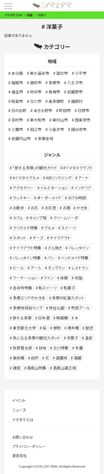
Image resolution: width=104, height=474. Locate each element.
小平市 (81, 73)
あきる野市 (43, 110)
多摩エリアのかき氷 (29, 298)
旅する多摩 (22, 318)
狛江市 (36, 129)
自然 (35, 358)
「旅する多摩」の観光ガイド (35, 167)
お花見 (50, 207)
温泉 (89, 338)
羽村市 (17, 120)
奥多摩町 (56, 101)
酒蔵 (78, 358)
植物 (57, 328)
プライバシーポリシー (28, 446)
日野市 (83, 110)
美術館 (18, 358)
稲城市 (17, 82)
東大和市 (37, 120)
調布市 (36, 82)
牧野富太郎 (22, 348)
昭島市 (17, 101)
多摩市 (54, 82)
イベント (19, 400)
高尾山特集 (36, 368)
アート (83, 177)
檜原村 (77, 101)
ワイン (49, 278)
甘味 (42, 348)
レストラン (80, 267)
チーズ (37, 237)
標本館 (73, 328)
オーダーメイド (49, 197)
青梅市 (54, 92)
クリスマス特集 (25, 227)
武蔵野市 (75, 92)
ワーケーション (25, 278)
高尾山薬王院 (64, 368)
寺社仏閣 (56, 308)
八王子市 (75, 82)
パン (50, 257)
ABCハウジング (59, 177)
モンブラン (56, 267)
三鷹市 (17, 129)
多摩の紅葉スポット (68, 298)
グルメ (49, 227)
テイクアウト (60, 237)
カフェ (18, 217)
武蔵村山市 (21, 138)
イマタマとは (22, 419)
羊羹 (79, 348)
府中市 (36, 92)
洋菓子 (72, 338)
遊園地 (61, 358)
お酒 (66, 207)
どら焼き (55, 247)
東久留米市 (39, 73)
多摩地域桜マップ (27, 308)
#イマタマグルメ (26, 177)
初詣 (78, 278)
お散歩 (18, 207)
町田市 (65, 110)
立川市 (36, 101)
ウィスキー (22, 197)
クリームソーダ (65, 217)
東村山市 (60, 120)
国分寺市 (79, 129)
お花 (34, 207)
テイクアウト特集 (27, 247)
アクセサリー (23, 187)
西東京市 (82, 120)
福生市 (17, 92)
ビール (18, 267)
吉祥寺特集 (22, 288)
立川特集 (61, 348)
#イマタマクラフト (78, 167)
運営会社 (19, 455)
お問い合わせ (22, 437)
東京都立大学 (24, 328)
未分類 (17, 73)
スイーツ (68, 227)
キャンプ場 (38, 217)
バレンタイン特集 (27, 257)
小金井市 (56, 129)
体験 (64, 278)
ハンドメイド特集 (74, 257)
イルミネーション (54, 187)
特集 (30, 15)
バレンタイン (79, 247)
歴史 (89, 328)
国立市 (62, 73)
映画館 (62, 318)
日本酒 (44, 318)
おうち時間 (77, 197)
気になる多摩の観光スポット (36, 338)
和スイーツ (48, 288)
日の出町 (19, 110)
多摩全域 (45, 138)
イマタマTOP (13, 15)
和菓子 (69, 288)
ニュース (19, 410)
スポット (19, 237)
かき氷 (82, 207)
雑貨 (17, 368)
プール (35, 267)
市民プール (80, 308)
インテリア (82, 187)
